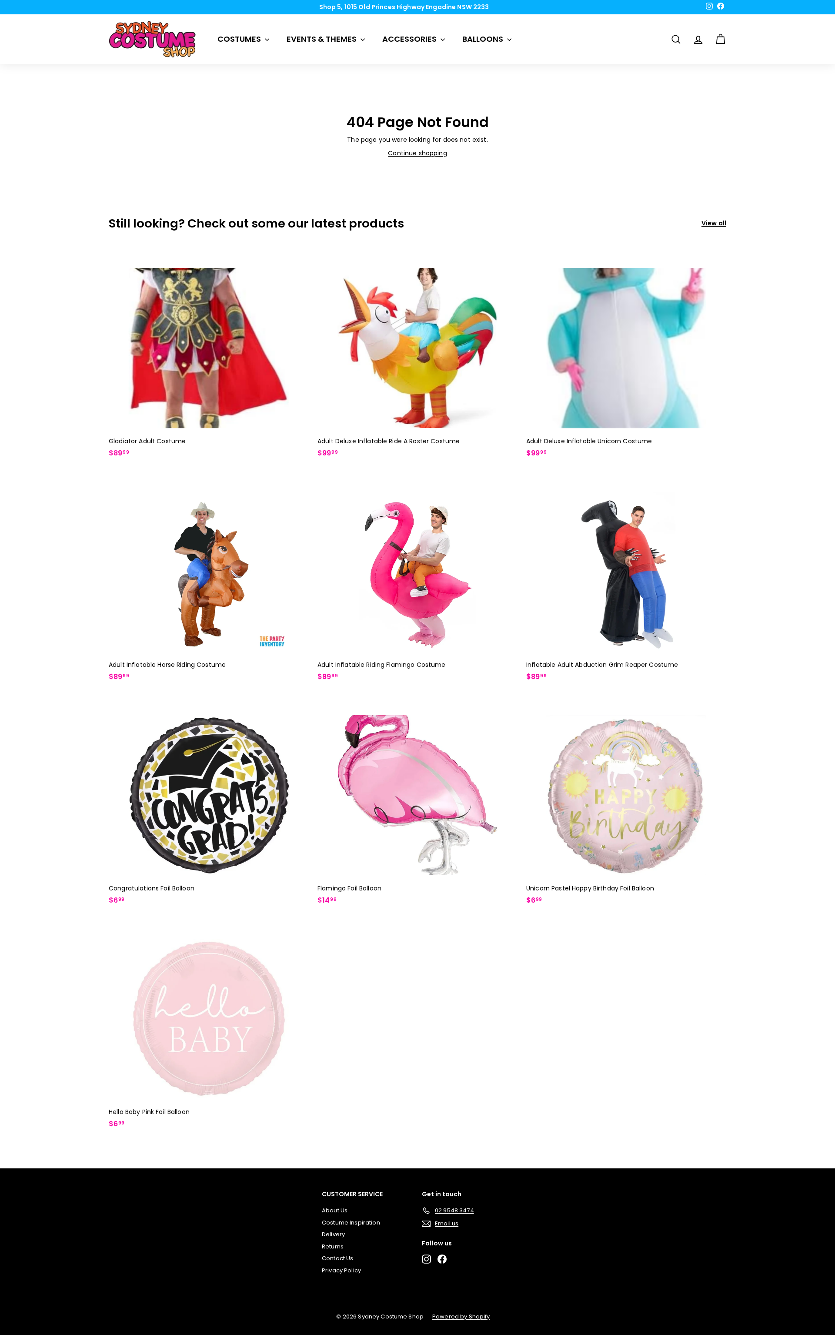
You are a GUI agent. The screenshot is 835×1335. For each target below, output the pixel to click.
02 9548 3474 (420, 7)
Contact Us (337, 1258)
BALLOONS (483, 38)
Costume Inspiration (351, 1222)
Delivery (333, 1234)
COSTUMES (240, 38)
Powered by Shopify (461, 1316)
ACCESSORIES (410, 38)
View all (713, 223)
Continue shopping (417, 153)
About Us (334, 1210)
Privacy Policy (341, 1270)
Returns (333, 1246)
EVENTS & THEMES (322, 38)
